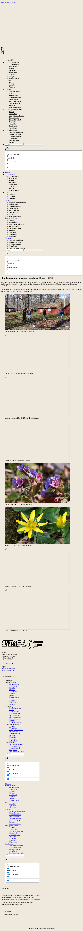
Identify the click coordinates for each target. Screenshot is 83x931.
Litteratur (12, 74)
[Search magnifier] (7, 147)
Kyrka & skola (13, 95)
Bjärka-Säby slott (15, 120)
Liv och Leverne (14, 103)
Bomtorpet (13, 126)
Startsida (10, 60)
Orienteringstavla (15, 136)
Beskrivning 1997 (15, 134)
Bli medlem (13, 72)
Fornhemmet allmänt (16, 132)
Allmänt (11, 112)
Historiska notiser (15, 97)
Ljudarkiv (12, 85)
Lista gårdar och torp (16, 116)
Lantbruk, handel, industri (17, 202)
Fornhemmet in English (17, 248)
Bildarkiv (12, 83)
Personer (12, 105)
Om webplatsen (7, 911)
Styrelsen (12, 70)
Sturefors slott (14, 118)
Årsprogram (13, 66)
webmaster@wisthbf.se (9, 670)
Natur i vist (12, 236)
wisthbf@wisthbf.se (8, 668)
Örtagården (13, 138)
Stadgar (11, 76)
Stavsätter (12, 122)
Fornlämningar (14, 99)
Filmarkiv (12, 198)
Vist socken (13, 114)
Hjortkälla (12, 124)
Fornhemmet (12, 130)
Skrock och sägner (15, 101)
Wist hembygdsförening (8, 2)
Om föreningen (13, 62)
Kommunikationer (15, 216)
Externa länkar (14, 78)
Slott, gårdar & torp (14, 109)
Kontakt (11, 68)
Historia (10, 89)
